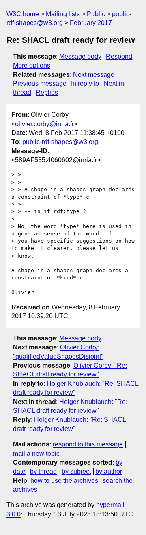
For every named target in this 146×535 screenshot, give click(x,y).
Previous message (40, 83)
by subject (76, 471)
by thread (43, 471)
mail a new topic (36, 453)
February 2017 (91, 22)
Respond (119, 56)
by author (108, 471)
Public (96, 14)
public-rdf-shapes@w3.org (60, 141)
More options (31, 65)
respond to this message (88, 444)
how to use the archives (64, 480)
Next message (93, 74)
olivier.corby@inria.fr (44, 124)
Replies (47, 92)
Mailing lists (63, 14)
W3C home (22, 14)
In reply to (85, 83)
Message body (80, 56)
